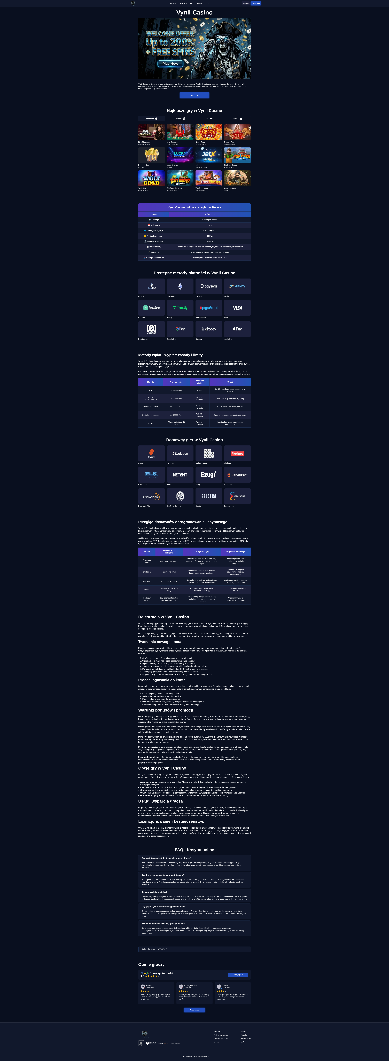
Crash (207, 118)
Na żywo (178, 118)
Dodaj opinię (238, 975)
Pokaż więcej (194, 1010)
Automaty (235, 118)
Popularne (150, 118)
